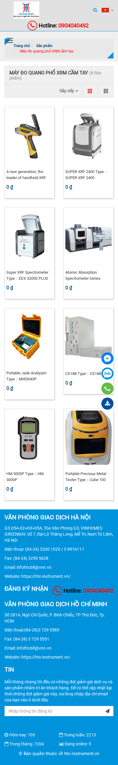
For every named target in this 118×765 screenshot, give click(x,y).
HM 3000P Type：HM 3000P (25, 476)
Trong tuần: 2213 (80, 734)
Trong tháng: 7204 (26, 743)
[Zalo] (107, 373)
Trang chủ (22, 46)
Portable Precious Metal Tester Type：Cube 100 (85, 476)
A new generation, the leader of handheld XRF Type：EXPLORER (26, 177)
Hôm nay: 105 (22, 734)
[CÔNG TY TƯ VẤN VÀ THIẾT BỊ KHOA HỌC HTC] (107, 358)
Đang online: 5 (78, 743)
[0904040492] (107, 388)
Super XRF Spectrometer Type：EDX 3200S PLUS (27, 275)
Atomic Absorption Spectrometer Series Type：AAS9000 (82, 278)
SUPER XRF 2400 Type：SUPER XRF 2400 (86, 174)
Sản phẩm (44, 46)
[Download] (107, 404)
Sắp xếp (67, 90)
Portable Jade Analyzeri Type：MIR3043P (26, 376)
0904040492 (64, 25)
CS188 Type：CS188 (83, 373)
